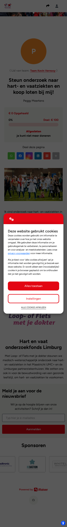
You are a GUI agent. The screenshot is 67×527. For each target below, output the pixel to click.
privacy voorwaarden (19, 253)
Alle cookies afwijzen (33, 307)
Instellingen (33, 298)
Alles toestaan (33, 286)
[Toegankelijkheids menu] (63, 523)
